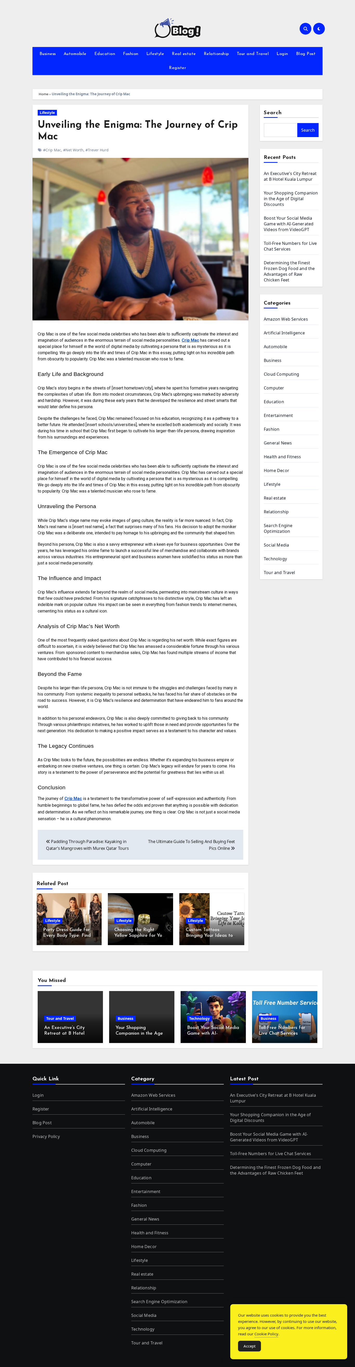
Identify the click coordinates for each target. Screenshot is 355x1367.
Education (104, 54)
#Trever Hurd (97, 149)
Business (48, 54)
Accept (249, 1346)
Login (282, 54)
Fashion (131, 54)
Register (177, 68)
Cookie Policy (266, 1333)
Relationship (216, 54)
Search (273, 113)
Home (43, 94)
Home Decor (276, 470)
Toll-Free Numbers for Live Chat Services (290, 246)
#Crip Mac (52, 149)
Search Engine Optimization (278, 528)
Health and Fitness (282, 457)
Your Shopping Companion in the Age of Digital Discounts (291, 198)
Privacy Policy (46, 1136)
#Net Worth (73, 149)
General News (278, 443)
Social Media (276, 545)
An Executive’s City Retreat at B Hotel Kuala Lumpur (290, 176)
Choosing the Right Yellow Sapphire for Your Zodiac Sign (140, 936)
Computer (274, 388)
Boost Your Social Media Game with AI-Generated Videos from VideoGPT (288, 223)
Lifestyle (155, 54)
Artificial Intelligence (284, 333)
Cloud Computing (281, 374)
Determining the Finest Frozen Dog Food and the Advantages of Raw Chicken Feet (289, 271)
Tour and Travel (253, 54)
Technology (275, 559)
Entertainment (278, 415)
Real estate (184, 54)
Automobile (75, 54)
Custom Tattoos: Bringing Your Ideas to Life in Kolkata (209, 936)
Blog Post (306, 54)
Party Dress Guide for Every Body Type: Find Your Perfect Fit (67, 936)
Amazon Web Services (286, 319)
